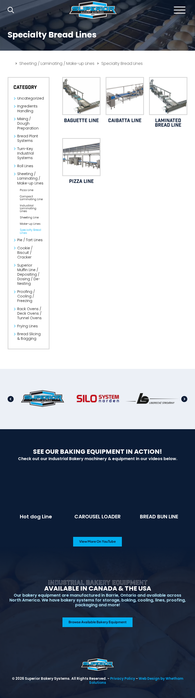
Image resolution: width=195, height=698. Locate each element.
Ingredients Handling (27, 108)
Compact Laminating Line (31, 198)
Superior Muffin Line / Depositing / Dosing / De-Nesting (28, 274)
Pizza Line (26, 190)
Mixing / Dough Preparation (28, 123)
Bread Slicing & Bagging (29, 336)
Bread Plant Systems (27, 138)
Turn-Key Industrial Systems (25, 153)
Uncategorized (30, 98)
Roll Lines (25, 166)
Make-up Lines (30, 223)
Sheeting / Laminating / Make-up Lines (56, 64)
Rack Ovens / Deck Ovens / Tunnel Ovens (29, 313)
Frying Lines (27, 326)
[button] (11, 399)
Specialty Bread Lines (30, 231)
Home (93, 10)
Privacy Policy (122, 678)
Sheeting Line (29, 217)
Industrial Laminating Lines (28, 208)
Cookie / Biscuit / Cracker (24, 253)
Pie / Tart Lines (30, 240)
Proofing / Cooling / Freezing (26, 296)
